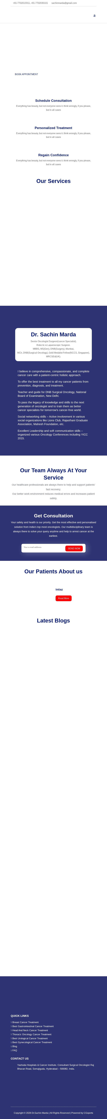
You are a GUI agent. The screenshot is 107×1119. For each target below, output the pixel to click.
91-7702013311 (25, 969)
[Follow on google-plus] (29, 980)
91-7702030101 (42, 969)
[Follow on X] (24, 980)
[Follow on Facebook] (13, 980)
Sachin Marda (25, 733)
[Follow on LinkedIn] (18, 980)
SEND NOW (74, 548)
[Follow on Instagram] (35, 980)
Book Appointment (26, 74)
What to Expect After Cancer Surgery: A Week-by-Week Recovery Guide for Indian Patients (52, 830)
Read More (63, 598)
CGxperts (88, 1113)
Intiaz (59, 589)
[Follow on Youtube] (41, 980)
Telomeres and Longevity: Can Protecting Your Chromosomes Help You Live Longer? (52, 722)
